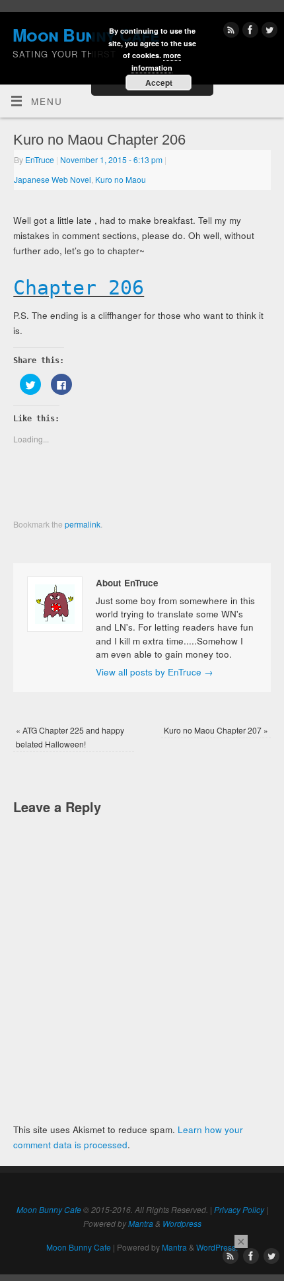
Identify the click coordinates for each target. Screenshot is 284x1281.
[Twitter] (267, 32)
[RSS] (229, 32)
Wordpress (181, 1223)
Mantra (140, 1223)
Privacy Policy (239, 1209)
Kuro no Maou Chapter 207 (216, 730)
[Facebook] (248, 32)
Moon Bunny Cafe (49, 1209)
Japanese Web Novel (52, 179)
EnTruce (39, 159)
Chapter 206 (78, 287)
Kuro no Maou (120, 179)
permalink (82, 524)
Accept (158, 82)
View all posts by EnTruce (154, 672)
